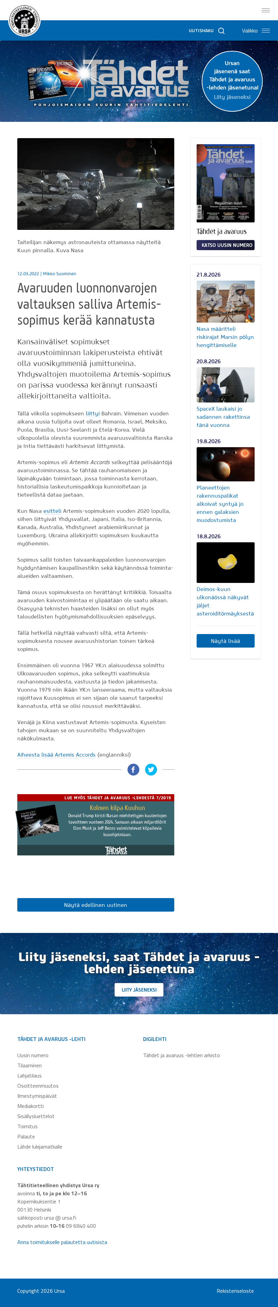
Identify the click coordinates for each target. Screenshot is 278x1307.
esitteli (52, 510)
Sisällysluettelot (36, 1116)
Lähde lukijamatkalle (39, 1146)
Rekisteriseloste (235, 1291)
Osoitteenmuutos (38, 1086)
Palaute (26, 1136)
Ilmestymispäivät (37, 1096)
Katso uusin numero (227, 245)
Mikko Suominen (59, 274)
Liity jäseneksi (139, 990)
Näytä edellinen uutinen (95, 904)
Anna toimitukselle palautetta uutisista (62, 1242)
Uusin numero (32, 1055)
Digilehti (154, 1039)
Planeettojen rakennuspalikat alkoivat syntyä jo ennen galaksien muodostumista (220, 503)
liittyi (93, 413)
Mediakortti (30, 1106)
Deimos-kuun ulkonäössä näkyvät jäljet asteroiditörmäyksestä (225, 601)
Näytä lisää (225, 640)
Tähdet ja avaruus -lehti (51, 1039)
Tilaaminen (29, 1065)
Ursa (59, 1291)
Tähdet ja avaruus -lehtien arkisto (181, 1055)
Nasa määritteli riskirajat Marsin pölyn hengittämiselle (225, 336)
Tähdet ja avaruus (222, 231)
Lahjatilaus (29, 1075)
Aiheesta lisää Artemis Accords (56, 754)
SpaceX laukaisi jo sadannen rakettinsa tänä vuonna (223, 416)
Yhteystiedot (35, 1169)
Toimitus (27, 1126)
